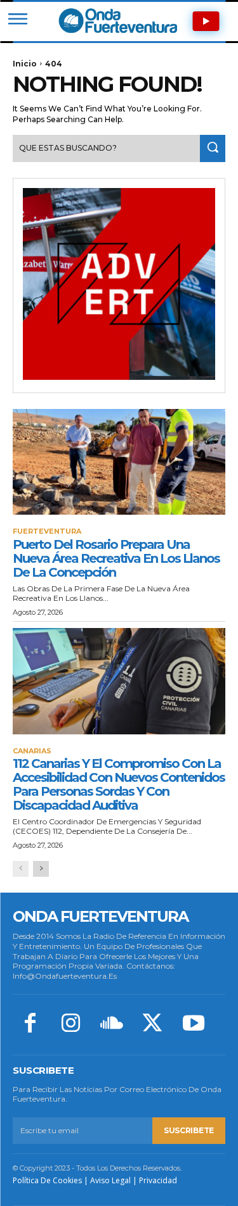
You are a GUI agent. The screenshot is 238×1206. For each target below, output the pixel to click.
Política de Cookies (47, 1180)
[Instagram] (70, 1024)
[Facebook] (30, 1024)
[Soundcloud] (112, 1024)
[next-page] (41, 869)
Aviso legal (110, 1180)
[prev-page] (21, 869)
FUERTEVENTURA (47, 531)
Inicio (25, 63)
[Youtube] (193, 1024)
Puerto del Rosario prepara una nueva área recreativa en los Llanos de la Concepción (116, 558)
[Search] (212, 148)
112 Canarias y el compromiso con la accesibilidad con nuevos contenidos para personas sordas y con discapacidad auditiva (119, 784)
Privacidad (158, 1180)
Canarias (32, 751)
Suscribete (189, 1130)
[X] (152, 1024)
